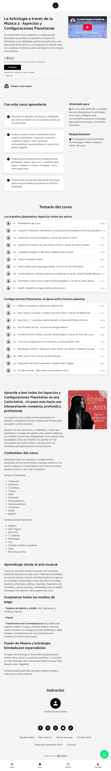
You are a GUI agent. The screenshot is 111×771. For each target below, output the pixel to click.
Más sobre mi (45, 737)
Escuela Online (27, 737)
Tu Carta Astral (83, 737)
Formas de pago (64, 737)
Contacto (71, 744)
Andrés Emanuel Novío (55, 711)
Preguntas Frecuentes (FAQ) (49, 744)
